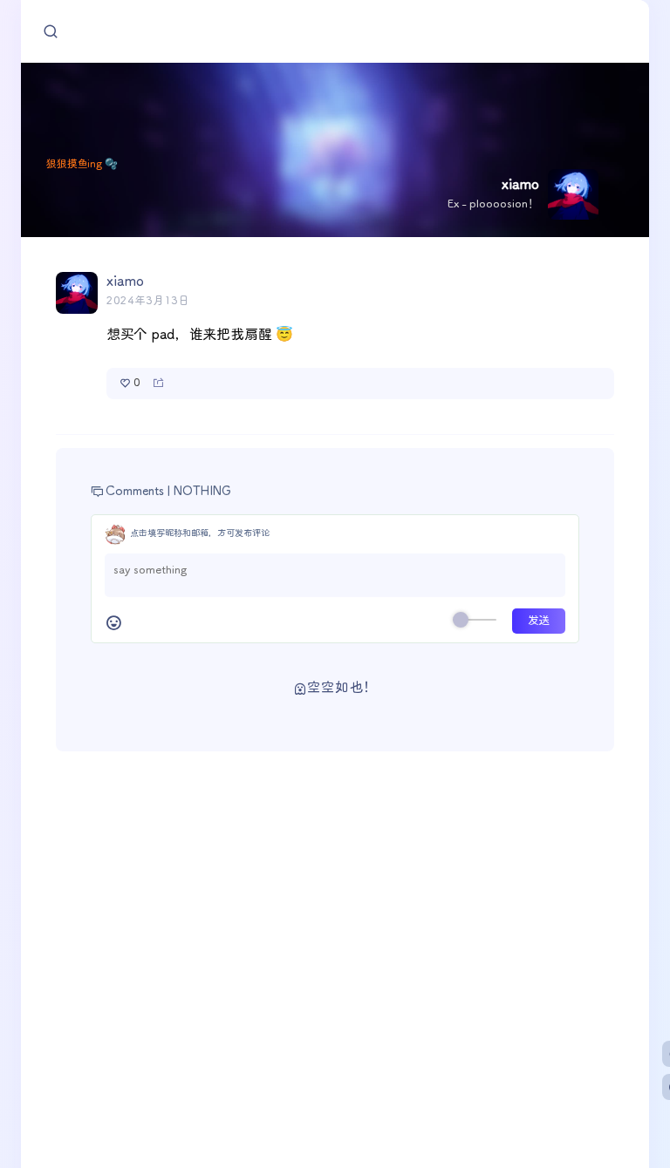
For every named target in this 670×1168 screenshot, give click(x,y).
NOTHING (202, 492)
